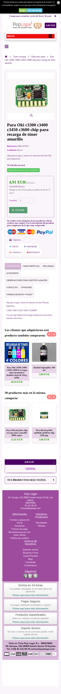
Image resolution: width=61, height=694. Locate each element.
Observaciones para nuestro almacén (26, 280)
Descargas (48, 266)
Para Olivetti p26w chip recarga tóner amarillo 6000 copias (16, 432)
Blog (30, 559)
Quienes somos (30, 549)
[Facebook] (25, 576)
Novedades (41, 522)
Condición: (12, 150)
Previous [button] (49, 334)
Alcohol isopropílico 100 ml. (44, 368)
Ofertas (41, 526)
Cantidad (13, 200)
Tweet (15, 246)
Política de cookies (19, 538)
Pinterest (34, 252)
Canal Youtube (30, 556)
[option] (16, 362)
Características (31, 266)
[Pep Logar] (27, 25)
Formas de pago (19, 529)
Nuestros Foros (30, 552)
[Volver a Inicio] (6, 56)
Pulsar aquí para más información (30, 595)
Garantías (20, 526)
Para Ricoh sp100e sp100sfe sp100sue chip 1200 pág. (44, 432)
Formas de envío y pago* (19, 294)
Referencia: (12, 146)
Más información (34, 10)
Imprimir (17, 240)
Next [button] (54, 334)
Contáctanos (30, 565)
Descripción (12, 266)
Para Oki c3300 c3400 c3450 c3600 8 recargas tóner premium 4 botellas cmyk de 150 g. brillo (16, 372)
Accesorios (12, 273)
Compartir (31, 246)
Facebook (31, 562)
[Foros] (35, 576)
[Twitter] (30, 576)
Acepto (22, 10)
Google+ (17, 252)
